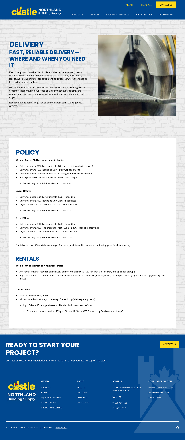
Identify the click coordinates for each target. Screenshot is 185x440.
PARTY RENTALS (143, 14)
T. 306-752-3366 (119, 403)
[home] (37, 12)
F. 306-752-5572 (119, 408)
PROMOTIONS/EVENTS (51, 407)
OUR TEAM (82, 392)
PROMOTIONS (166, 14)
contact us (166, 5)
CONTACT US (169, 344)
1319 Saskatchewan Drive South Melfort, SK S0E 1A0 (126, 389)
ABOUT (129, 4)
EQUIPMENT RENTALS (117, 14)
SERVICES (94, 14)
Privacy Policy (61, 427)
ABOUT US (82, 387)
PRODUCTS (77, 14)
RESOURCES (146, 4)
